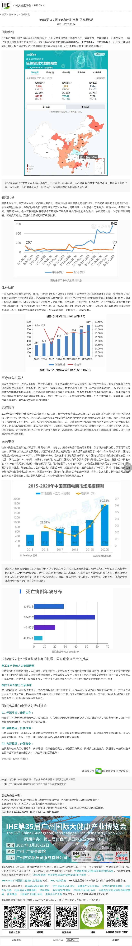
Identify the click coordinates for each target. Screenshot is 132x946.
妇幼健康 (44, 890)
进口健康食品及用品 (63, 886)
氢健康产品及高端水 (88, 886)
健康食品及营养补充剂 (37, 886)
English (115, 939)
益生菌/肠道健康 (62, 890)
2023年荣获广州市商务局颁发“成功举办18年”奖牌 (59, 875)
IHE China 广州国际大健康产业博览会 (22, 880)
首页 (4, 14)
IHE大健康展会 (58, 880)
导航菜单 (16, 939)
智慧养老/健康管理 (112, 886)
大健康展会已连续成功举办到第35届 (93, 870)
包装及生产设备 (53, 894)
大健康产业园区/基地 (31, 894)
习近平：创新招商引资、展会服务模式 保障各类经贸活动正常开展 (42, 779)
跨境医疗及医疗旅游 (85, 890)
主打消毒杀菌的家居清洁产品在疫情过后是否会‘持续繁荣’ (37, 784)
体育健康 (12, 894)
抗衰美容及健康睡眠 (25, 890)
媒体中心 (13, 14)
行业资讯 (25, 14)
